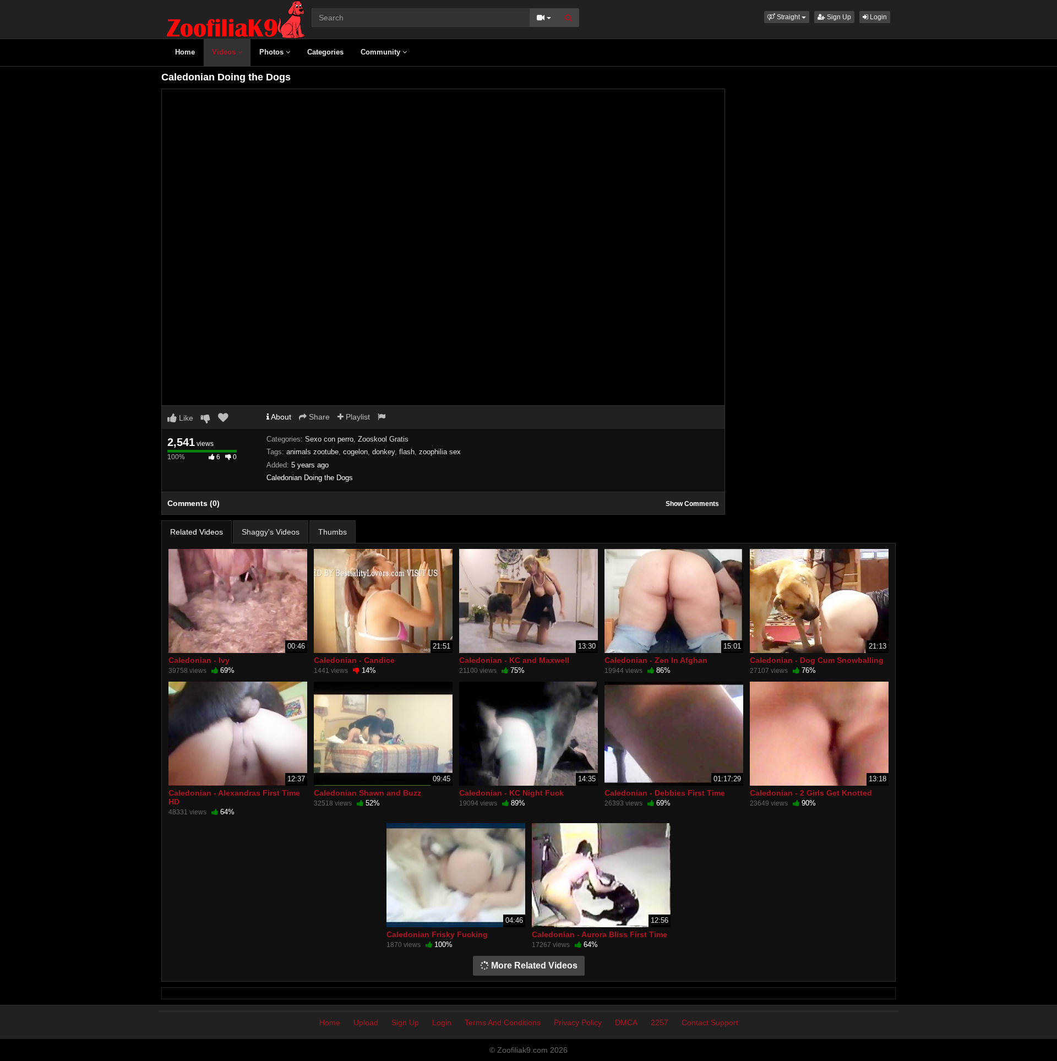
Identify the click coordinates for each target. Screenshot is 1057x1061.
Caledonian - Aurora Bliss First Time (599, 934)
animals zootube (312, 452)
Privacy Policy (578, 1022)
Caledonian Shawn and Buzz (367, 792)
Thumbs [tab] (332, 531)
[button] (786, 17)
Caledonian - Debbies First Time (664, 792)
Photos (272, 52)
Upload (365, 1022)
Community (381, 52)
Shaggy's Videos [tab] (270, 531)
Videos (225, 52)
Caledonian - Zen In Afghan (655, 660)
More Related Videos (533, 965)
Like (185, 417)
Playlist (357, 416)
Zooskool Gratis (383, 439)
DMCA (626, 1022)
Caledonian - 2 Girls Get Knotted (811, 792)
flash (407, 452)
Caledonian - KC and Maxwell (514, 660)
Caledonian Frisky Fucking (437, 934)
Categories (325, 52)
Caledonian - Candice (354, 660)
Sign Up (838, 17)
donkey (383, 452)
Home (185, 52)
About (280, 416)
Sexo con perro (329, 439)
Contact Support (710, 1022)
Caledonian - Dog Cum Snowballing (817, 660)
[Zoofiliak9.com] (235, 18)
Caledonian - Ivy (199, 660)
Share (318, 416)
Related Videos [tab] (196, 531)
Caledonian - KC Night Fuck (511, 792)
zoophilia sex (440, 452)
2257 (659, 1022)
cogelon (355, 452)
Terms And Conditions (503, 1022)
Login (877, 17)
